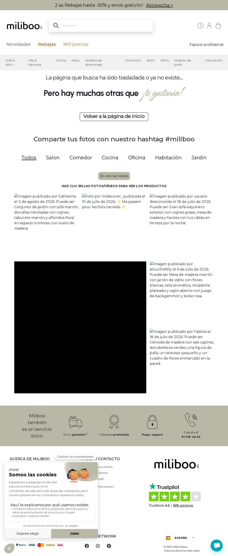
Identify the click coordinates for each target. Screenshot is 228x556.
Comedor (80, 157)
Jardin (199, 157)
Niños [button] (165, 60)
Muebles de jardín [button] (182, 62)
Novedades (18, 44)
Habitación (168, 157)
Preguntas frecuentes (96, 467)
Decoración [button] (213, 60)
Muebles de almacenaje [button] (93, 62)
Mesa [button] (75, 60)
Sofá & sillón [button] (10, 62)
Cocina (110, 157)
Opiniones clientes (94, 473)
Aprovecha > (159, 5)
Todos (28, 157)
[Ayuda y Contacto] (200, 25)
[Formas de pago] (43, 544)
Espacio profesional (206, 44)
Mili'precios (75, 44)
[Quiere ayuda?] (217, 546)
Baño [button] (151, 60)
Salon (53, 157)
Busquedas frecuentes (97, 486)
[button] (46, 226)
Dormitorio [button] (133, 60)
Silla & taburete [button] (34, 62)
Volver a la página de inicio (114, 116)
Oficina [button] (61, 60)
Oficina (136, 157)
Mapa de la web (92, 479)
